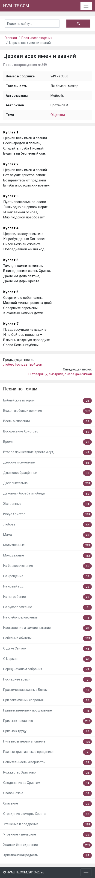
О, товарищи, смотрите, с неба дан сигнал (60, 374)
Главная (11, 38)
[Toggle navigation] (86, 6)
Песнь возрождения (36, 38)
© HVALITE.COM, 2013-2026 (23, 872)
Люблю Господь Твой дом (22, 364)
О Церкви (57, 115)
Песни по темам (20, 389)
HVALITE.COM (16, 5)
